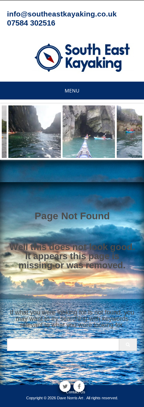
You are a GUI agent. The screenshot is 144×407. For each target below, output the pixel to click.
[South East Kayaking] (83, 57)
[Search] (127, 344)
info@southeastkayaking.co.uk (62, 14)
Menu (72, 90)
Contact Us (75, 392)
